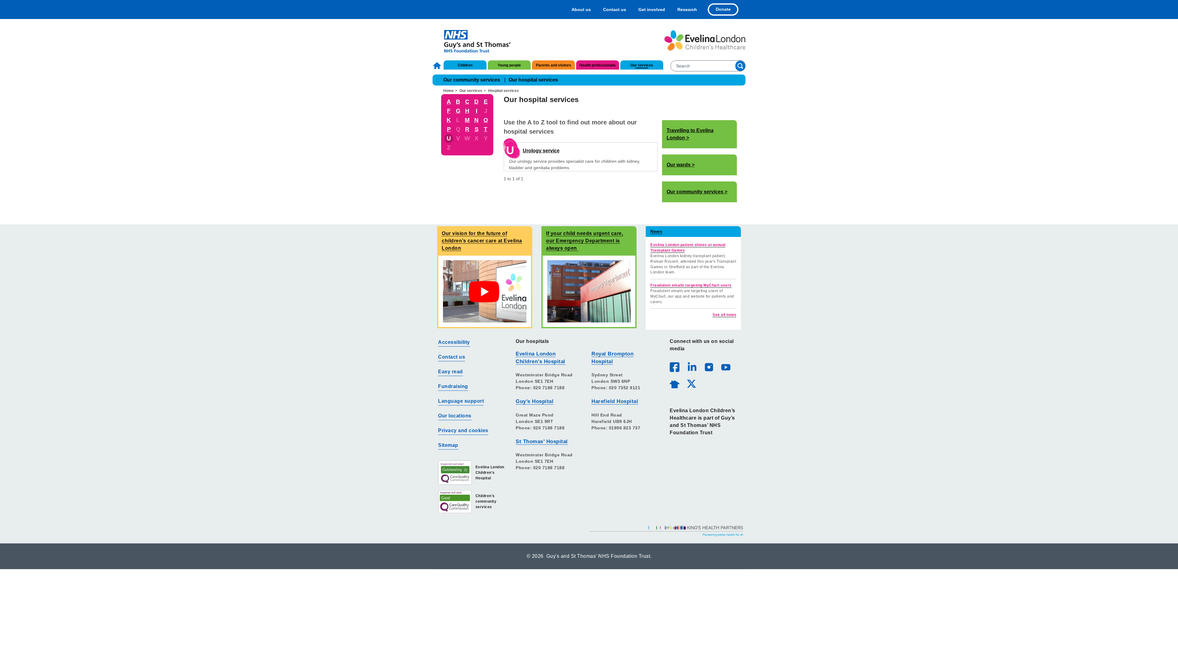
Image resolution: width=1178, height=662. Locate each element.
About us (581, 9)
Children (465, 65)
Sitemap (448, 445)
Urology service (541, 150)
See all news (724, 315)
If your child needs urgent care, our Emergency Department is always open (584, 241)
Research (687, 9)
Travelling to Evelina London (690, 134)
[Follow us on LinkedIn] (691, 366)
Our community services (471, 79)
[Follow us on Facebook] (674, 367)
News (656, 231)
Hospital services (503, 91)
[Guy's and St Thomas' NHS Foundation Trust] (473, 40)
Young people (509, 65)
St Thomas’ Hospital (542, 441)
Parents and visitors (553, 65)
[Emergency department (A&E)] (589, 291)
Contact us (614, 9)
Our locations (455, 415)
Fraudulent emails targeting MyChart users (691, 285)
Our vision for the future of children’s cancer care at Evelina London (482, 241)
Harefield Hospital (614, 401)
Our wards (679, 164)
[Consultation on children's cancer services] (484, 291)
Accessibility (454, 342)
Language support (461, 401)
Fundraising (453, 386)
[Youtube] (725, 366)
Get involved (651, 9)
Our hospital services (533, 79)
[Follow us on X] (691, 383)
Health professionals (597, 65)
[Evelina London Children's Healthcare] (704, 40)
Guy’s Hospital (534, 401)
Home (437, 65)
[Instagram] (708, 366)
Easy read (450, 371)
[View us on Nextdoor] (674, 383)
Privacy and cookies (463, 430)
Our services (641, 65)
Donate (723, 9)
